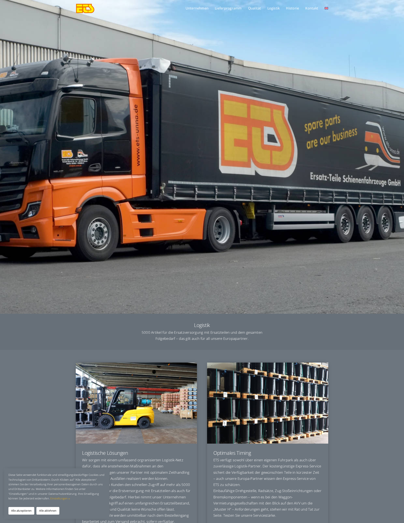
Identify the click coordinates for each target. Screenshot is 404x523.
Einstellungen (59, 498)
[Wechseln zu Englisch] (326, 8)
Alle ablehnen (48, 510)
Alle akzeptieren (21, 510)
